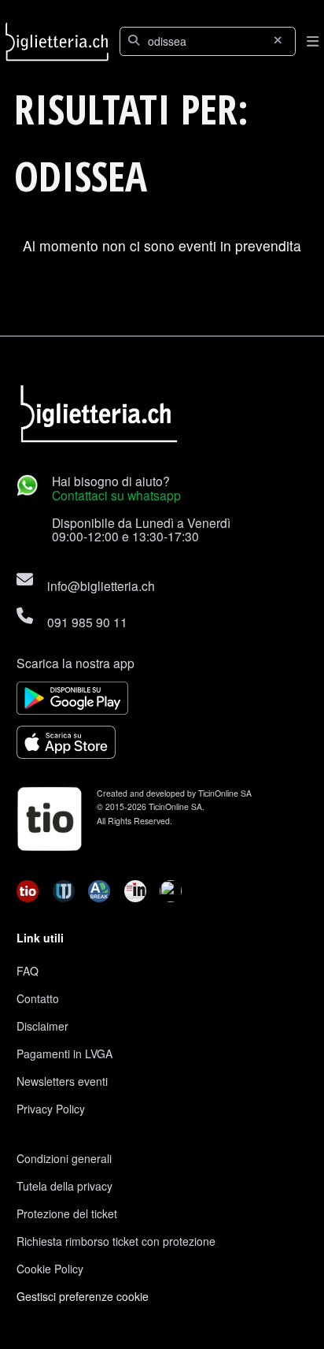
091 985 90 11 (87, 621)
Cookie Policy (50, 1269)
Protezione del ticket (67, 1213)
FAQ (28, 971)
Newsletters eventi (62, 1081)
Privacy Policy (51, 1109)
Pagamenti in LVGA (64, 1053)
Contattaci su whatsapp (116, 495)
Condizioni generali (64, 1158)
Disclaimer (42, 1026)
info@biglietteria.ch (101, 585)
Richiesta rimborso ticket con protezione (116, 1241)
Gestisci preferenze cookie (83, 1296)
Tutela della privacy (64, 1186)
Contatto (38, 998)
